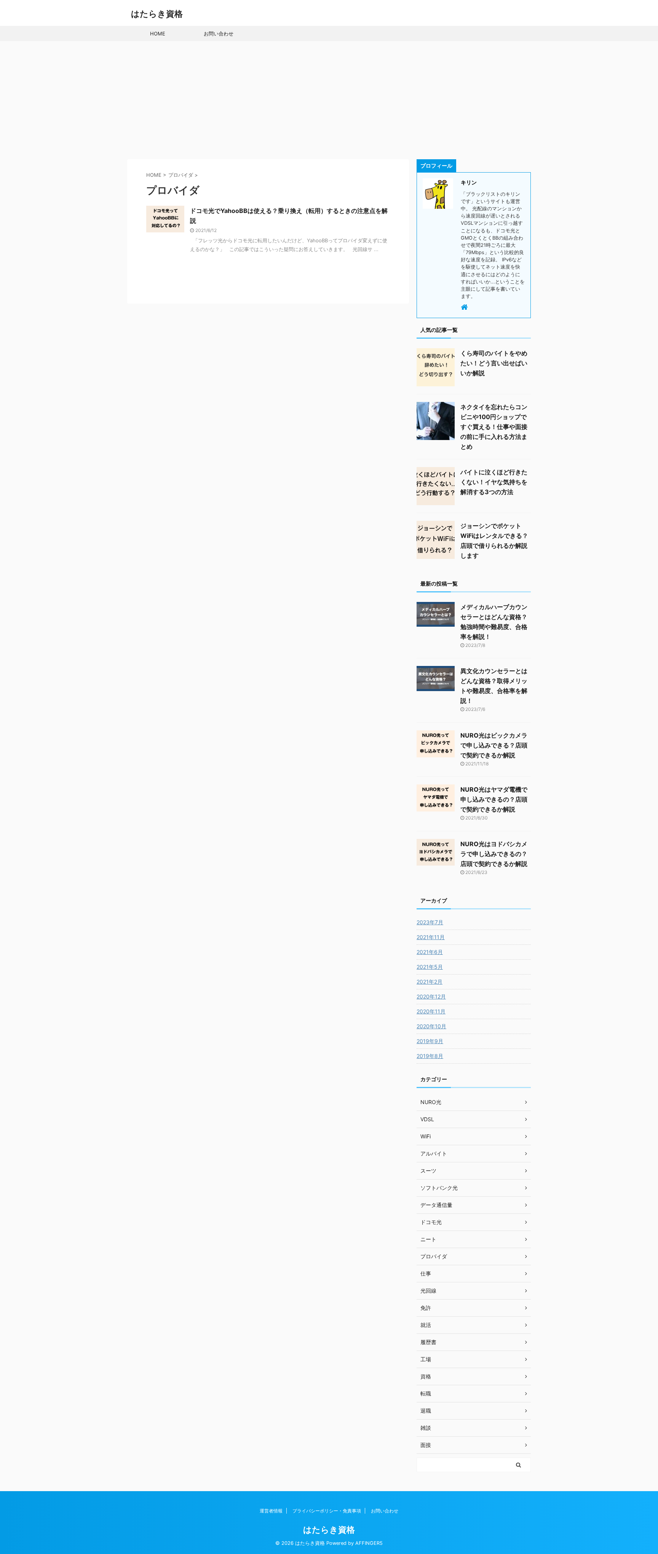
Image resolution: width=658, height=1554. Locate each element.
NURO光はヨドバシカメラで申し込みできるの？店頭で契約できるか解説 (493, 853)
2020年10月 (431, 1026)
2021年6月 (430, 952)
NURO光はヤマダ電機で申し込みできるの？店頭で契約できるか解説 (493, 799)
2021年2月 (429, 981)
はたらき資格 (157, 14)
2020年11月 (431, 1011)
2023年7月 (430, 922)
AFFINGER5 (369, 1543)
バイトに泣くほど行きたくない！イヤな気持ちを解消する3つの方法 (493, 482)
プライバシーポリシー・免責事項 (326, 1511)
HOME (157, 33)
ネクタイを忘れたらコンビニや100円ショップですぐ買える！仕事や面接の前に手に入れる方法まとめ (493, 426)
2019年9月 (430, 1041)
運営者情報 (271, 1511)
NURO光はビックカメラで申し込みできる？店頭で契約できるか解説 (493, 745)
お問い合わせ (218, 33)
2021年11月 (431, 937)
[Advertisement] (329, 98)
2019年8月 (430, 1056)
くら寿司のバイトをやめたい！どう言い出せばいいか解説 (493, 363)
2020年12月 (431, 996)
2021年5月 (430, 966)
